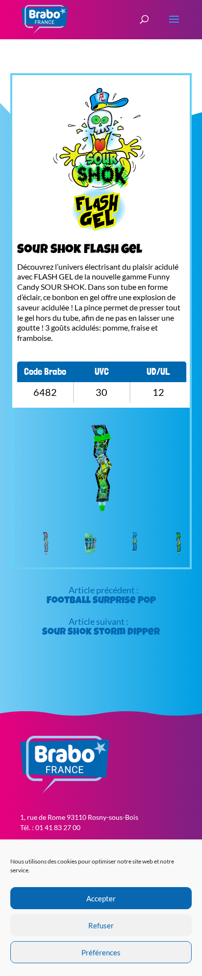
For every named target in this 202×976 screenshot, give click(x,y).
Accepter (101, 898)
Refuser (101, 925)
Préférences (101, 952)
